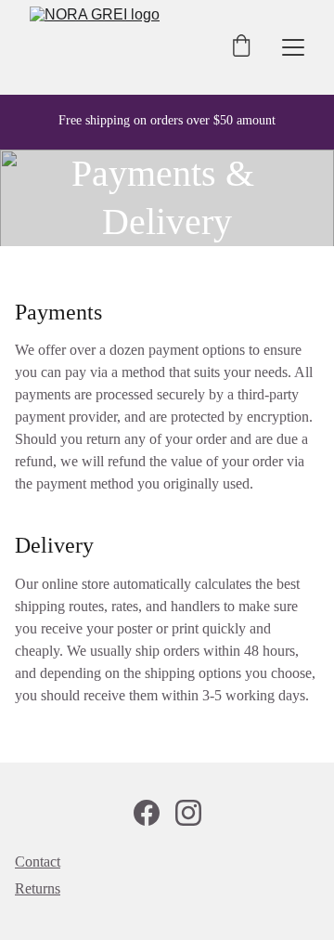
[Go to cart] (241, 47)
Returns (37, 888)
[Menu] (293, 47)
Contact (37, 861)
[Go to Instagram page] (188, 813)
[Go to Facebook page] (147, 813)
